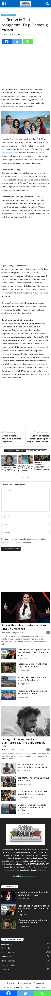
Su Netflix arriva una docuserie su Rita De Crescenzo (23, 627)
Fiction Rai (5, 948)
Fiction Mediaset (8, 952)
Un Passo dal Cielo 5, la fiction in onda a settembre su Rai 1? (8, 470)
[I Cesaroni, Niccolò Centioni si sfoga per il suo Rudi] (8, 667)
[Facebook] (7, 41)
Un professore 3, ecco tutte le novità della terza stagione (32, 792)
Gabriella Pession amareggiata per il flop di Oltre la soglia (38, 438)
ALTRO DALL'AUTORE (36, 451)
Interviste (5, 969)
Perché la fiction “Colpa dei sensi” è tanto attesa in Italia (32, 765)
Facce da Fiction (8, 965)
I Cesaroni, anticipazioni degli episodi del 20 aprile (32, 692)
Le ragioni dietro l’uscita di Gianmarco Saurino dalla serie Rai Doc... (23, 742)
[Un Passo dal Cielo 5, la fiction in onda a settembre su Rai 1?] (9, 460)
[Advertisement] (25, 65)
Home (3, 10)
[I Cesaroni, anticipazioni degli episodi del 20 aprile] (8, 695)
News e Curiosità (8, 961)
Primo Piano (6, 957)
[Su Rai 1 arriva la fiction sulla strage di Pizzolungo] (8, 681)
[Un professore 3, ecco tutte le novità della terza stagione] (8, 795)
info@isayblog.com (30, 876)
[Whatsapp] (28, 41)
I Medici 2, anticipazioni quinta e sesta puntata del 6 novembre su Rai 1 (41, 466)
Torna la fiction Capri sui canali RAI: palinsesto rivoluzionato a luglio (33, 652)
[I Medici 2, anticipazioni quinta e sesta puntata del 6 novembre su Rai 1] (42, 458)
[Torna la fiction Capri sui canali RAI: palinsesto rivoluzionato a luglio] (8, 653)
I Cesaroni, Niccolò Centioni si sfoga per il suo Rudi (32, 665)
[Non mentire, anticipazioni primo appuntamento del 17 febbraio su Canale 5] (25, 459)
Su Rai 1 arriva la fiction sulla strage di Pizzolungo (32, 678)
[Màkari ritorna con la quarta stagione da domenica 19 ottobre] (8, 809)
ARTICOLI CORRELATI (15, 451)
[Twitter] (17, 41)
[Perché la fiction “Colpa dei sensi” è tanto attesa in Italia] (8, 768)
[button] (46, 4)
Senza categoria (13, 10)
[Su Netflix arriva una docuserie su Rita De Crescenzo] (25, 607)
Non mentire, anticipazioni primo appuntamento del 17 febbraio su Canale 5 (25, 468)
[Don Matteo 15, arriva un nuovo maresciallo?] (8, 781)
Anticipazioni (6, 944)
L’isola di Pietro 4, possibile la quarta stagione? (11, 438)
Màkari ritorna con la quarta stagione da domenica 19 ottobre (32, 808)
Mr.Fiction (5, 632)
